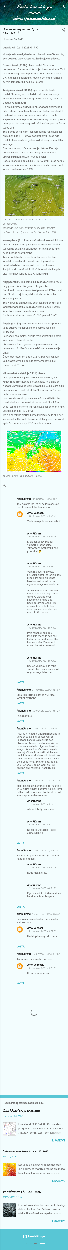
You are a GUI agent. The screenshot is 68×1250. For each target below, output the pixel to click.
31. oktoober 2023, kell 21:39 (46, 689)
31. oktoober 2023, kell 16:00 (42, 566)
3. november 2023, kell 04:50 (46, 914)
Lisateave (58, 1140)
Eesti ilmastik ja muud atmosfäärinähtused (34, 12)
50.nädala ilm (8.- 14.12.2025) (22, 1191)
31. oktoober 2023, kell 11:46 (42, 536)
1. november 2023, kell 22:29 (42, 804)
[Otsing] (63, 7)
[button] (63, 30)
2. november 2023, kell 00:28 (42, 824)
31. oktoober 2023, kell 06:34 (42, 516)
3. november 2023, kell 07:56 (42, 931)
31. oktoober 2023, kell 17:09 (42, 627)
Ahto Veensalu (35, 512)
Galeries (42, 1243)
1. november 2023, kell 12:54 (46, 850)
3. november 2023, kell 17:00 (46, 954)
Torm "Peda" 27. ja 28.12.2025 (21, 1111)
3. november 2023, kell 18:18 (42, 968)
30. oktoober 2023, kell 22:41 (46, 499)
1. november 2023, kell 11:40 (46, 780)
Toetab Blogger (36, 1236)
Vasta (21, 682)
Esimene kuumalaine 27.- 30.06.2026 (25, 1151)
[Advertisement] (34, 1065)
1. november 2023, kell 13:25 (42, 867)
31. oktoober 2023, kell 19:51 (42, 661)
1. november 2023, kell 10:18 (46, 728)
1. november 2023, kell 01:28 (46, 710)
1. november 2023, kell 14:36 (42, 888)
